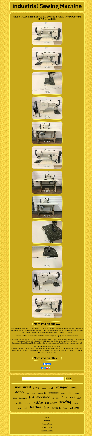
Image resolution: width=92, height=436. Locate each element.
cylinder (18, 408)
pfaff (79, 398)
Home (47, 417)
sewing (65, 402)
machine (43, 397)
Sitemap (47, 421)
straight (76, 403)
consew (27, 403)
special (55, 398)
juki (31, 397)
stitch (50, 388)
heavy (19, 392)
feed (69, 393)
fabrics (15, 398)
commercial (42, 393)
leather (35, 407)
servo (36, 387)
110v (27, 393)
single (63, 393)
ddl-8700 (74, 408)
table (65, 408)
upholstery (51, 402)
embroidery (53, 392)
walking (38, 402)
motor (74, 387)
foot (46, 407)
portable (44, 388)
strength (56, 407)
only (25, 408)
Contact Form (47, 424)
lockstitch (23, 398)
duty (64, 397)
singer (62, 387)
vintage (76, 393)
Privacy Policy (47, 427)
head (72, 397)
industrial (23, 387)
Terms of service (47, 431)
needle (18, 403)
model (33, 393)
